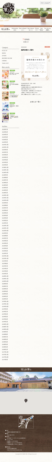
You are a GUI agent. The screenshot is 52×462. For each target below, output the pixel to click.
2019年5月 (5, 314)
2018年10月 (5, 329)
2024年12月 (5, 167)
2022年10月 (5, 231)
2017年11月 (5, 355)
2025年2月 (5, 165)
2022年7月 (5, 238)
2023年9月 (5, 203)
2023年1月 (5, 223)
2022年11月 (5, 228)
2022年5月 (5, 243)
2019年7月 (5, 312)
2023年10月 (5, 200)
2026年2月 (5, 142)
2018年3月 (5, 344)
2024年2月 (5, 190)
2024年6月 (5, 183)
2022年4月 (5, 246)
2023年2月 (5, 221)
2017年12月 (5, 352)
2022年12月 (5, 226)
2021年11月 (5, 258)
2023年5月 (5, 213)
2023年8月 (5, 205)
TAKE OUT (5, 63)
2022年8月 (5, 236)
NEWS (4, 53)
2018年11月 (5, 327)
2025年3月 (5, 162)
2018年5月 (5, 339)
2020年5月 (5, 289)
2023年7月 (5, 208)
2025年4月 (5, 160)
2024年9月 (5, 175)
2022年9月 (5, 233)
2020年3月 (5, 294)
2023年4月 (5, 215)
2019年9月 (5, 309)
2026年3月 (5, 140)
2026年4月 (5, 137)
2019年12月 (5, 301)
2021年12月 (5, 256)
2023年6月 (5, 210)
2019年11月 (5, 304)
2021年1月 (5, 274)
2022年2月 (5, 251)
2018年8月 (5, 334)
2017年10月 (5, 357)
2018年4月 (5, 342)
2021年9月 (5, 261)
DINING (4, 61)
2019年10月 (5, 306)
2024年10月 (5, 172)
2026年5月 (5, 135)
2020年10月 (5, 281)
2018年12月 (5, 324)
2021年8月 (5, 264)
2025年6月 (5, 155)
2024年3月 (5, 188)
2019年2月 (5, 319)
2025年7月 (5, 152)
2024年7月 (5, 180)
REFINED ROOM (7, 58)
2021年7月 (5, 266)
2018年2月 (5, 347)
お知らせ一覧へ (35, 102)
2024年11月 (5, 170)
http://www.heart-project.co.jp (14, 450)
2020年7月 (5, 286)
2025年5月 (5, 157)
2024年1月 (5, 193)
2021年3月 (5, 271)
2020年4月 (5, 291)
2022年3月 (5, 248)
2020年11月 (5, 279)
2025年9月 (5, 150)
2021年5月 (5, 269)
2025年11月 (5, 147)
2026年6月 (5, 132)
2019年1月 (5, 322)
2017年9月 (5, 360)
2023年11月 (5, 198)
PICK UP (4, 51)
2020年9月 (5, 284)
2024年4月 (5, 185)
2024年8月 (5, 178)
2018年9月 (5, 332)
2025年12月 (5, 145)
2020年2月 (5, 296)
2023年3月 (5, 218)
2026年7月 (5, 129)
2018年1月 (5, 349)
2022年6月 (5, 241)
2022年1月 (5, 253)
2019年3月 (5, 317)
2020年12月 (5, 276)
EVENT (4, 56)
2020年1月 (5, 299)
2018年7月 (5, 337)
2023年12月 (5, 195)
